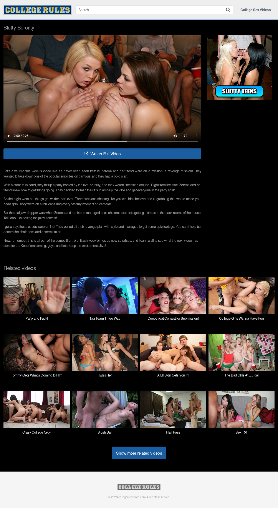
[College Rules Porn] (37, 10)
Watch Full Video (105, 153)
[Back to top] (266, 494)
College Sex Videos (255, 9)
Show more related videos (139, 453)
